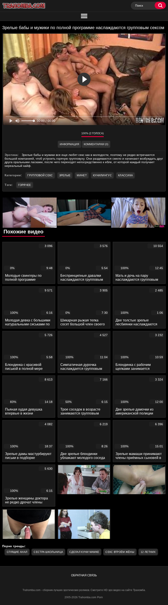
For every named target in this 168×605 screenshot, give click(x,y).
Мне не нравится (74, 134)
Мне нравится (65, 134)
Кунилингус (102, 175)
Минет (82, 175)
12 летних (148, 552)
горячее (24, 185)
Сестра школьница (48, 552)
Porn (100, 597)
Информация (69, 144)
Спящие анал (17, 552)
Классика (125, 175)
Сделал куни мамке (84, 552)
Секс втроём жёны (119, 552)
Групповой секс (40, 175)
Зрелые (65, 175)
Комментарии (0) (96, 144)
